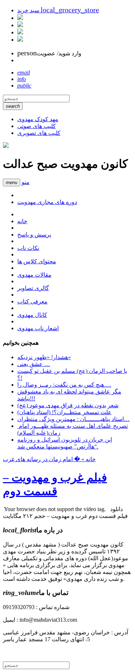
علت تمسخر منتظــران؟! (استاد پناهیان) (64, 412)
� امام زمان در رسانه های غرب (41, 459)
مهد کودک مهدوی (37, 119)
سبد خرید (58, 10)
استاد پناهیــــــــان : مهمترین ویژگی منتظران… (73, 419)
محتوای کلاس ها (36, 261)
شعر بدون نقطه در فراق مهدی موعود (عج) (67, 405)
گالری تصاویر (33, 288)
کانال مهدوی (32, 315)
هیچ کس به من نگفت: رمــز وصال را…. (64, 385)
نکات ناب (28, 248)
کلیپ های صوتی (36, 126)
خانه (22, 221)
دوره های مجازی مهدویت (47, 202)
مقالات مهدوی (34, 275)
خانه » (88, 459)
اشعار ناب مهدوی (38, 328)
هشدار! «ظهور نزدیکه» (44, 357)
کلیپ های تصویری (38, 133)
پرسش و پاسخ (34, 234)
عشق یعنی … (33, 364)
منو (26, 182)
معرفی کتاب (32, 301)
